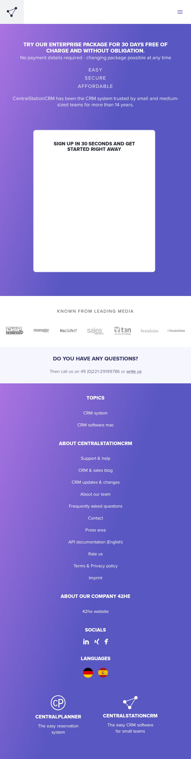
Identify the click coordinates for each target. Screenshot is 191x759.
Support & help (95, 458)
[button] (180, 12)
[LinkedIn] (86, 642)
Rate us (95, 554)
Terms (79, 566)
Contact (95, 518)
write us (134, 371)
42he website (95, 611)
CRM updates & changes (96, 482)
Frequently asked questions (95, 506)
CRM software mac (95, 425)
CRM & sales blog (95, 470)
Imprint (95, 578)
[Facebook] (106, 642)
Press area (95, 530)
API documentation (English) (95, 542)
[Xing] (96, 642)
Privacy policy (104, 566)
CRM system (95, 413)
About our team (95, 494)
